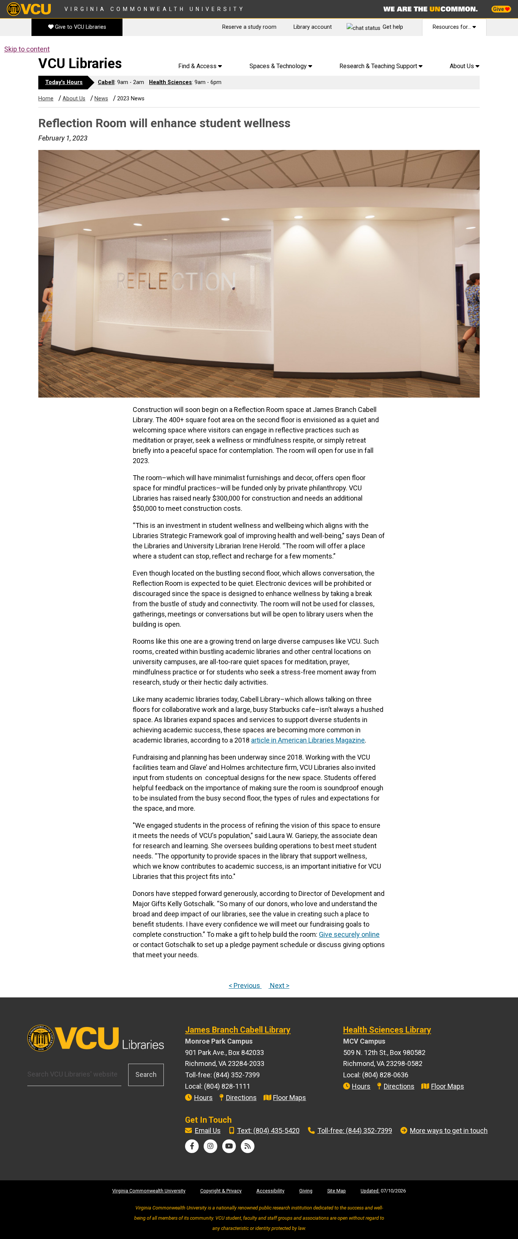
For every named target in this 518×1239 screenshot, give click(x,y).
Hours (203, 1098)
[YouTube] (229, 1146)
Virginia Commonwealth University (154, 9)
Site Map (336, 1191)
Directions (241, 1098)
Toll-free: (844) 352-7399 (354, 1130)
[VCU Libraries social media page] (192, 1146)
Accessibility (270, 1191)
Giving (305, 1191)
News (101, 98)
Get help (393, 27)
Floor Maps (289, 1098)
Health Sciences (170, 82)
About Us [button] (463, 66)
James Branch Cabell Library (237, 1030)
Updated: (370, 1191)
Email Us (208, 1130)
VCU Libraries (80, 64)
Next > (278, 985)
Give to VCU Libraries (79, 27)
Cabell (106, 82)
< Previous (245, 985)
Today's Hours (64, 82)
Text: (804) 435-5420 (268, 1130)
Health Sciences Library (387, 1030)
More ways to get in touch (449, 1130)
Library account (313, 27)
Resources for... (452, 27)
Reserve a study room (249, 27)
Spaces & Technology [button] (279, 66)
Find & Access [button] (198, 66)
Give (499, 9)
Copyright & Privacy (221, 1191)
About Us (74, 98)
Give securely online (349, 934)
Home (45, 98)
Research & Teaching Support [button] (379, 66)
